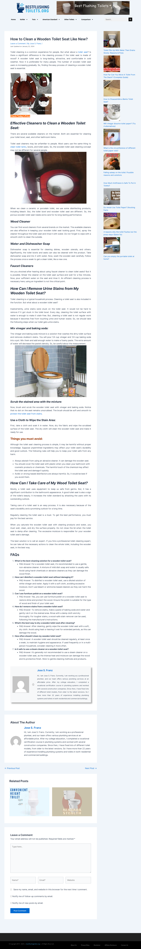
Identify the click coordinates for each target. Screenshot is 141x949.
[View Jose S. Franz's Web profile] (33, 684)
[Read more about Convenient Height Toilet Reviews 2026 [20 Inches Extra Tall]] (29, 801)
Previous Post (12, 768)
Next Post (91, 768)
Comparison (86, 19)
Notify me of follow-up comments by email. (32, 896)
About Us (74, 945)
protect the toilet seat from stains (26, 414)
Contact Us (124, 945)
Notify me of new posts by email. (27, 903)
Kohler (22, 19)
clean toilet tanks (18, 147)
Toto (34, 19)
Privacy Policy (85, 945)
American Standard (50, 19)
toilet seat (83, 52)
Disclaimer (97, 945)
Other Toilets (69, 19)
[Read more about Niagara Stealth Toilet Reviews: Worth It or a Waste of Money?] (72, 801)
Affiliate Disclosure (111, 945)
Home (13, 19)
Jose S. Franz (45, 670)
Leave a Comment (18, 43)
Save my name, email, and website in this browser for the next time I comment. (50, 889)
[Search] (130, 19)
